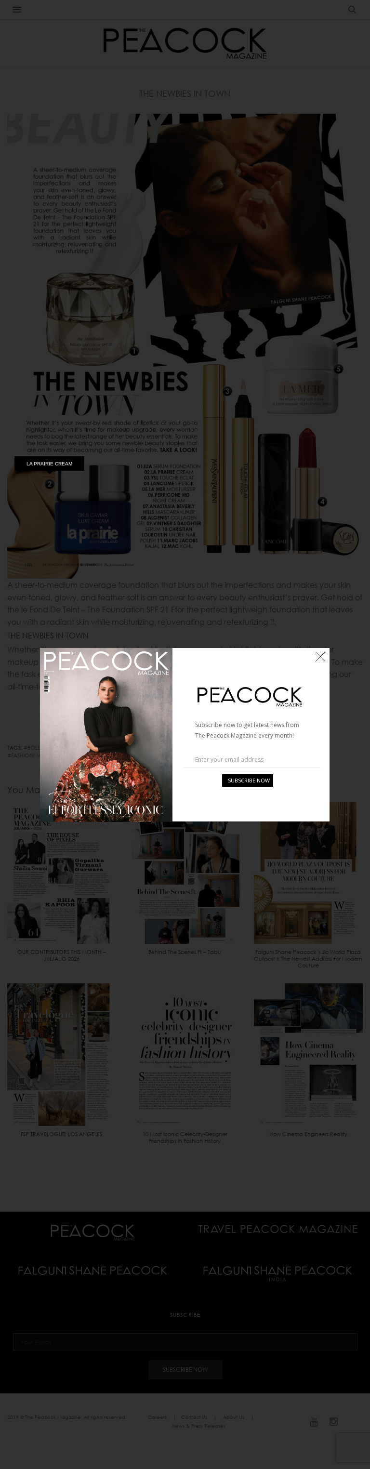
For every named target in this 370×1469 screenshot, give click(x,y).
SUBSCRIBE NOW (249, 780)
